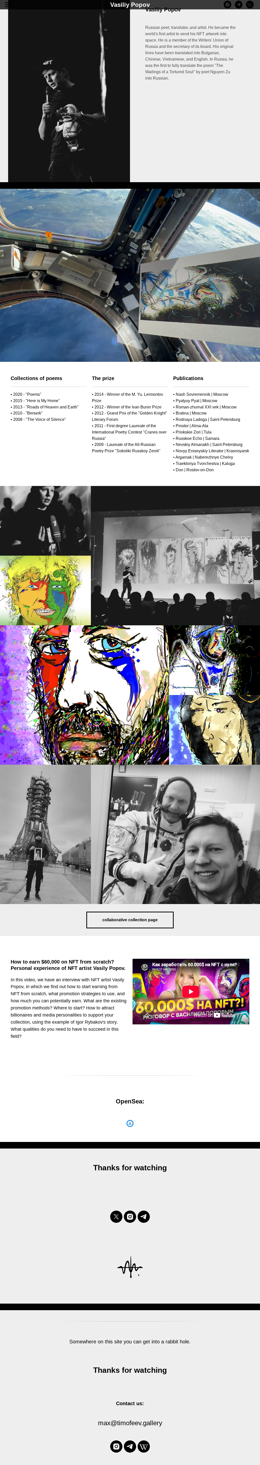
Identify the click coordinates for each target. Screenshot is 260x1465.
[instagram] (227, 7)
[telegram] (238, 7)
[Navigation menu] (8, 4)
